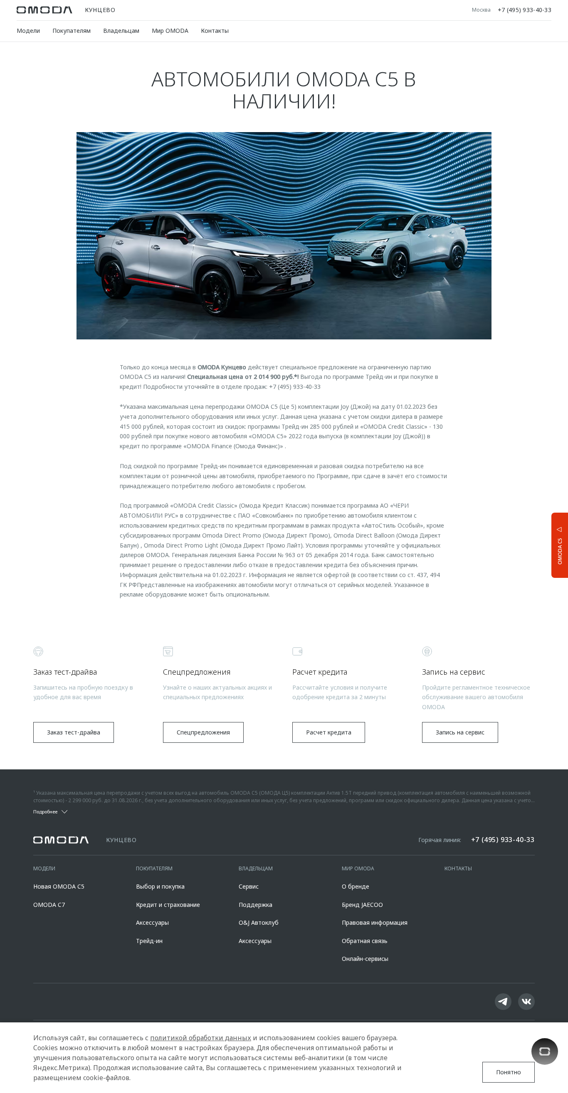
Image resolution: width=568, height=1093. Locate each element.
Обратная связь (365, 941)
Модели (28, 30)
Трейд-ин (149, 941)
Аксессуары (152, 922)
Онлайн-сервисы (365, 959)
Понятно (508, 1072)
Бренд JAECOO (362, 905)
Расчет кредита (328, 732)
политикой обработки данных (200, 1037)
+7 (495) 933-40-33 (524, 10)
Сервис (249, 886)
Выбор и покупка (160, 886)
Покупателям (71, 30)
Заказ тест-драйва (73, 732)
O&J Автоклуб (259, 922)
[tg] (503, 1001)
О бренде (355, 886)
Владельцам (121, 30)
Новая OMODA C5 (58, 886)
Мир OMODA (170, 30)
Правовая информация (374, 922)
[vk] (526, 1001)
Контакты (215, 30)
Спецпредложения (203, 732)
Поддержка (255, 905)
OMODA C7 (49, 905)
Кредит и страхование (168, 905)
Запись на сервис (460, 732)
